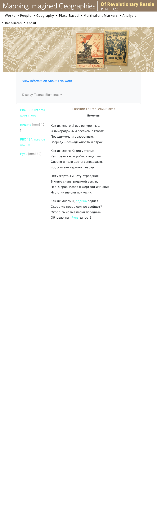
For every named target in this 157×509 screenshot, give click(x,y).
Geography (45, 15)
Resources (13, 23)
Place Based (69, 15)
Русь (23, 154)
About (31, 23)
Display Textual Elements (41, 95)
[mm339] (35, 154)
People (25, 15)
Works (10, 15)
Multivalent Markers (100, 15)
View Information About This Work (47, 81)
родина (25, 124)
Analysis (130, 15)
